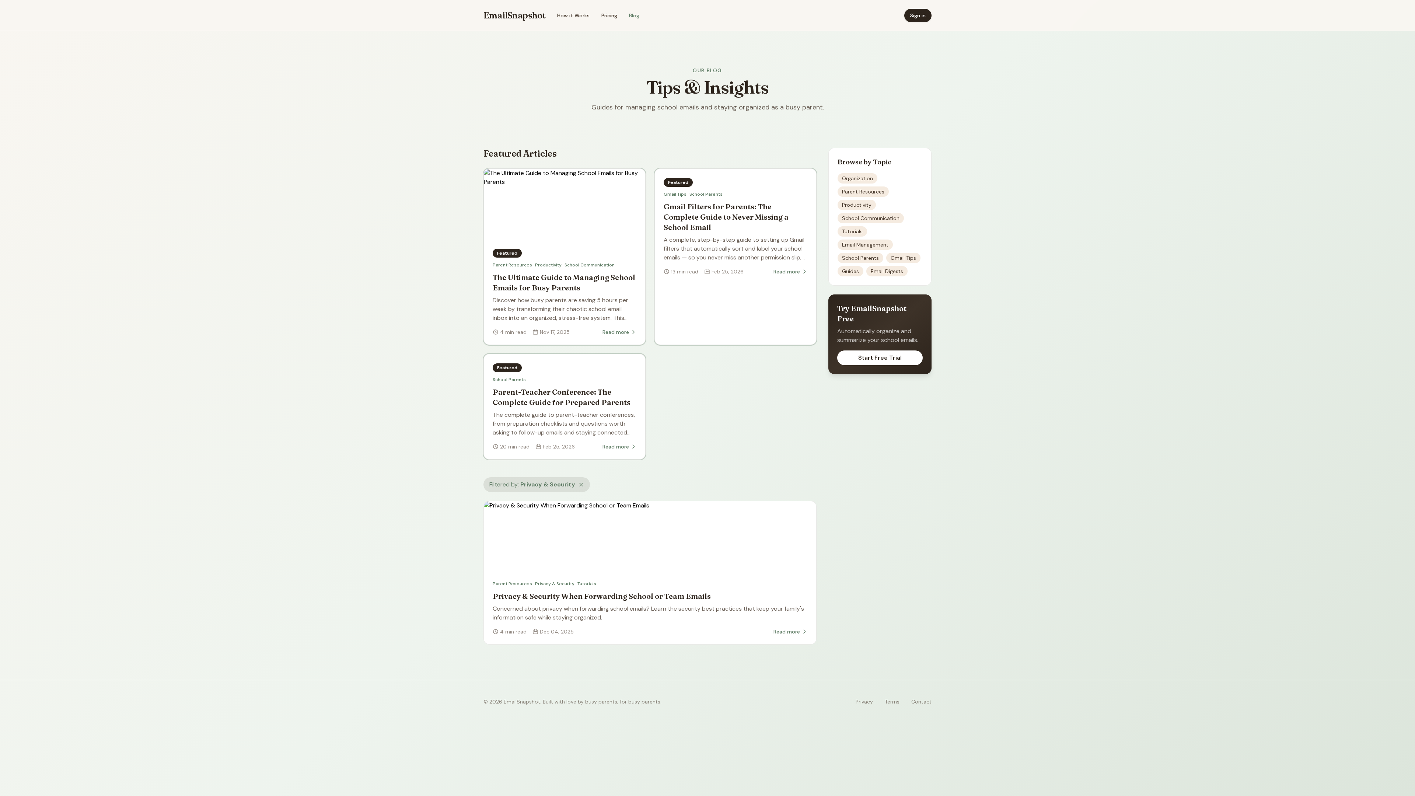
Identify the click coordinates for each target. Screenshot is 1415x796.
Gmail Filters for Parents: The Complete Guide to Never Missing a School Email (726, 217)
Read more (615, 332)
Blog (634, 15)
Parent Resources (512, 265)
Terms (892, 701)
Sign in (918, 15)
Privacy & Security (554, 584)
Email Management (865, 244)
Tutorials (586, 584)
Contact (921, 701)
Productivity (548, 265)
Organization (857, 178)
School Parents (706, 194)
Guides (850, 271)
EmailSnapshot (514, 15)
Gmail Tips (675, 194)
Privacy (864, 701)
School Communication (590, 265)
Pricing (609, 15)
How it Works (573, 15)
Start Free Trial (880, 358)
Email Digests (887, 271)
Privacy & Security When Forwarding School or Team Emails (602, 596)
